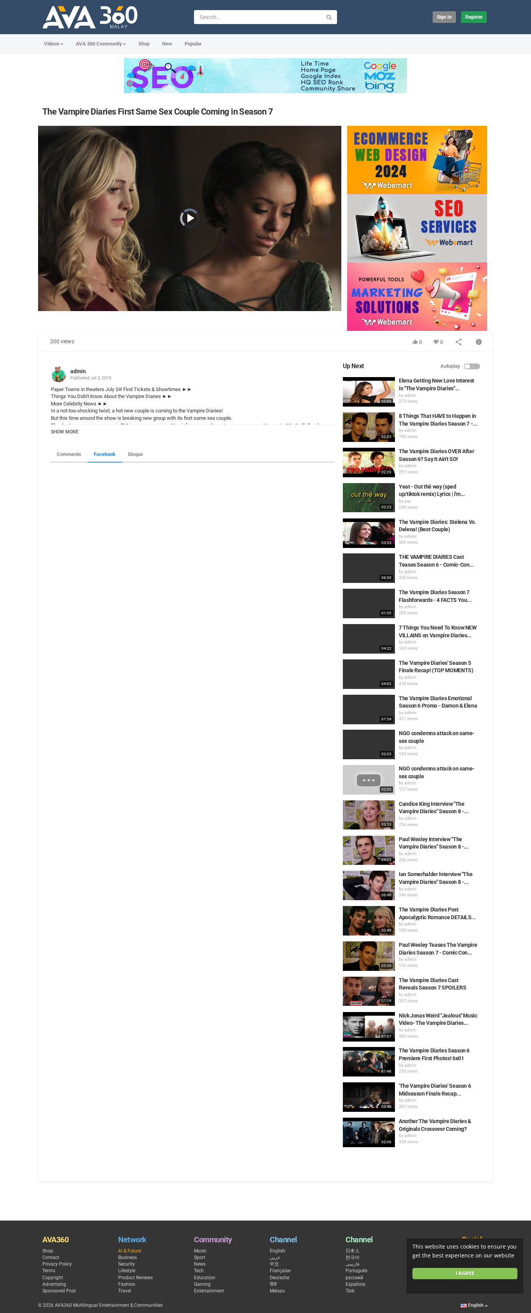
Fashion (126, 1284)
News (200, 1264)
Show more (65, 432)
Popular (193, 44)
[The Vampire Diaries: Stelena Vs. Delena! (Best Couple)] (369, 533)
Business (127, 1257)
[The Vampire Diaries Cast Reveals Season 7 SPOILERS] (369, 991)
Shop (144, 44)
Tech (199, 1270)
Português (356, 1270)
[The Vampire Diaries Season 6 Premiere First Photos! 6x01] (369, 1061)
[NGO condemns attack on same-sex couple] (369, 744)
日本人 (353, 1251)
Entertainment (209, 1291)
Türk (350, 1291)
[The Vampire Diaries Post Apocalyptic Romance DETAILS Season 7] (369, 921)
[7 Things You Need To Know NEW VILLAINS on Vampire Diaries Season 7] (369, 639)
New (167, 44)
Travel (124, 1291)
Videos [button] (51, 44)
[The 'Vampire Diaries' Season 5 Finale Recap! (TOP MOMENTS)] (369, 674)
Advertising (54, 1284)
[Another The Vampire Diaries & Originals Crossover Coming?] (369, 1132)
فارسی (353, 1264)
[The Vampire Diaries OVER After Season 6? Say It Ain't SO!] (369, 462)
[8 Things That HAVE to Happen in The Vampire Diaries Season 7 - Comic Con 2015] (369, 427)
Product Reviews (135, 1277)
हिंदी (273, 1284)
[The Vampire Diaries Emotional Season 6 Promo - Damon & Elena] (369, 709)
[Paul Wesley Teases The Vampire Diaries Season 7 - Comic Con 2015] (369, 956)
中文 (274, 1264)
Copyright (52, 1277)
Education (204, 1277)
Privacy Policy (57, 1264)
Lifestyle (126, 1270)
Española (355, 1284)
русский (354, 1277)
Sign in (444, 17)
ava (407, 501)
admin (78, 371)
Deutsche (279, 1277)
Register (473, 17)
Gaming (202, 1284)
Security (126, 1264)
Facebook (104, 454)
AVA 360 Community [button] (99, 44)
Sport (199, 1257)
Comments (69, 454)
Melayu (277, 1291)
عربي (275, 1257)
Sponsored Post (59, 1291)
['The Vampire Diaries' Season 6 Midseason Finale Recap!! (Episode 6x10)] (369, 1097)
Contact (50, 1257)
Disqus (135, 454)
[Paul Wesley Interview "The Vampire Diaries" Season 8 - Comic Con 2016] (369, 850)
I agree (465, 1273)
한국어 (353, 1257)
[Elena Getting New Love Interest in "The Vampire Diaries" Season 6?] (369, 392)
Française (280, 1270)
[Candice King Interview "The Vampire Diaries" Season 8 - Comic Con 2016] (369, 815)
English (277, 1251)
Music (200, 1251)
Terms (48, 1270)
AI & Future (129, 1251)
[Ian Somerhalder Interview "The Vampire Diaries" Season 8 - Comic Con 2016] (369, 885)
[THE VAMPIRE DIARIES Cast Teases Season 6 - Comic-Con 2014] (369, 568)
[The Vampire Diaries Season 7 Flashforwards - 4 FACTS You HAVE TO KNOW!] (369, 603)
